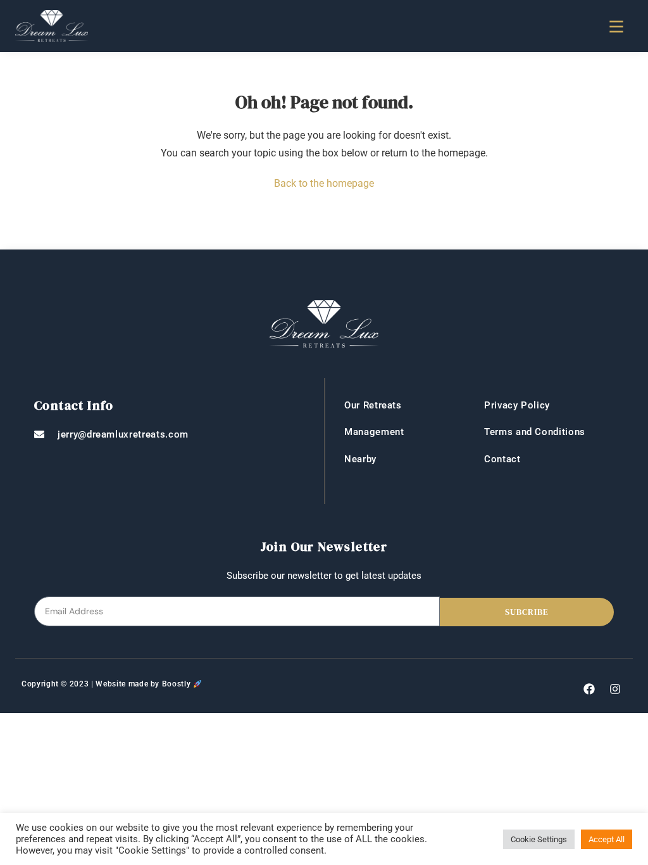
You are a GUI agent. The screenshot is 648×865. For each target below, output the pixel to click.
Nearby (360, 459)
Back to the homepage (324, 183)
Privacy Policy (517, 405)
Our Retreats (373, 405)
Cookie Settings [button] (539, 839)
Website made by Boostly (143, 683)
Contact (502, 459)
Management (374, 432)
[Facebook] (589, 689)
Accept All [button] (607, 839)
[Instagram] (615, 689)
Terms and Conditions (534, 432)
